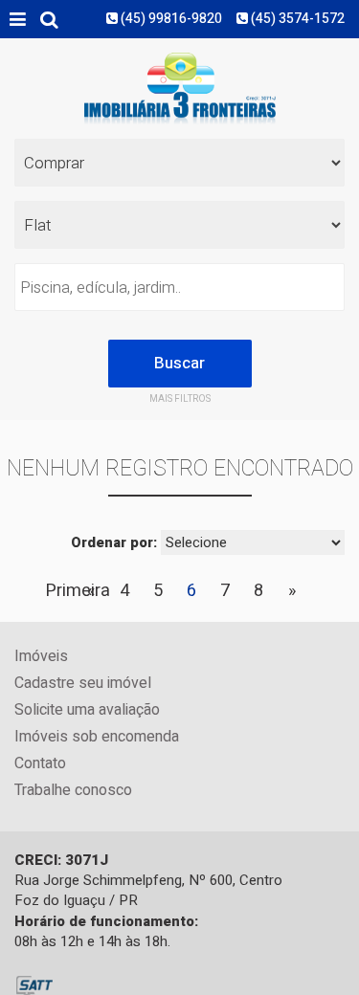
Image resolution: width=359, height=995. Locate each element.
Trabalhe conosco (73, 791)
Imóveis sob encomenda (96, 737)
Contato (40, 764)
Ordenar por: (114, 543)
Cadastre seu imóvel (82, 684)
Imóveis (41, 657)
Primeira (78, 591)
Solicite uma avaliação (87, 710)
